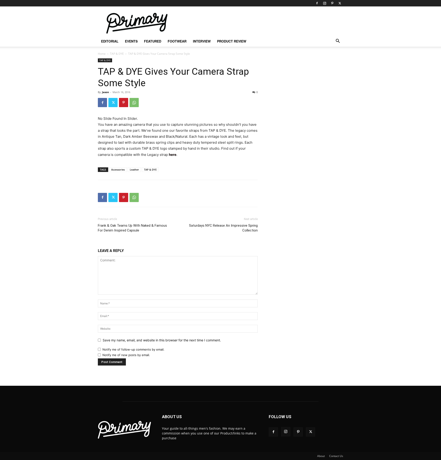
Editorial (110, 41)
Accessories (118, 169)
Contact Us (336, 456)
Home (102, 54)
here (172, 154)
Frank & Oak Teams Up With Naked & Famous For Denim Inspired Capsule (132, 227)
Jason (105, 92)
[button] (337, 41)
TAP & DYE (117, 54)
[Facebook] (317, 3)
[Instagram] (324, 3)
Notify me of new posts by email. (126, 355)
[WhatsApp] (134, 102)
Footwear (177, 41)
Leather (134, 169)
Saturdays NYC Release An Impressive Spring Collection (223, 227)
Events (131, 41)
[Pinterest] (332, 3)
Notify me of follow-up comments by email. (133, 349)
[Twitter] (339, 3)
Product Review (231, 41)
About (321, 456)
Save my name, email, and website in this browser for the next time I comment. (162, 340)
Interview (202, 41)
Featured (152, 41)
